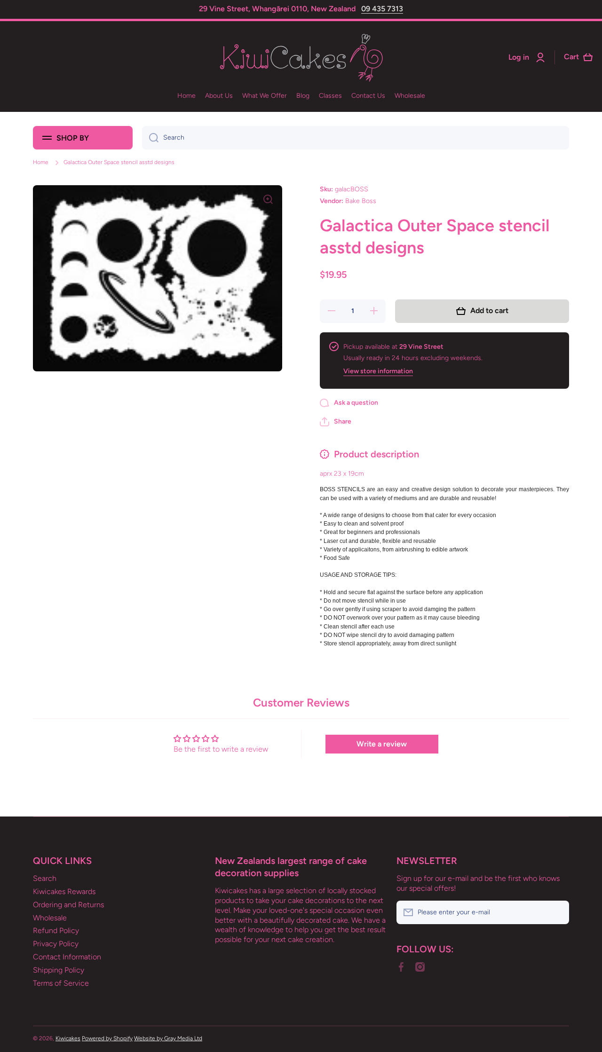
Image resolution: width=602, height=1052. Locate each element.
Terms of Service (61, 983)
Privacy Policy (56, 943)
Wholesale (50, 917)
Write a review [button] (381, 743)
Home (40, 162)
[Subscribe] (557, 912)
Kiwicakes (67, 1038)
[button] (335, 421)
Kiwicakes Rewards (64, 891)
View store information (378, 371)
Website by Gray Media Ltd (168, 1038)
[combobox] (355, 137)
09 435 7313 (382, 8)
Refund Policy (56, 930)
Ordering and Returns (68, 904)
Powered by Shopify (107, 1038)
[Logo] (301, 57)
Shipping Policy (58, 970)
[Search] (150, 137)
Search (44, 878)
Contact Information (67, 956)
